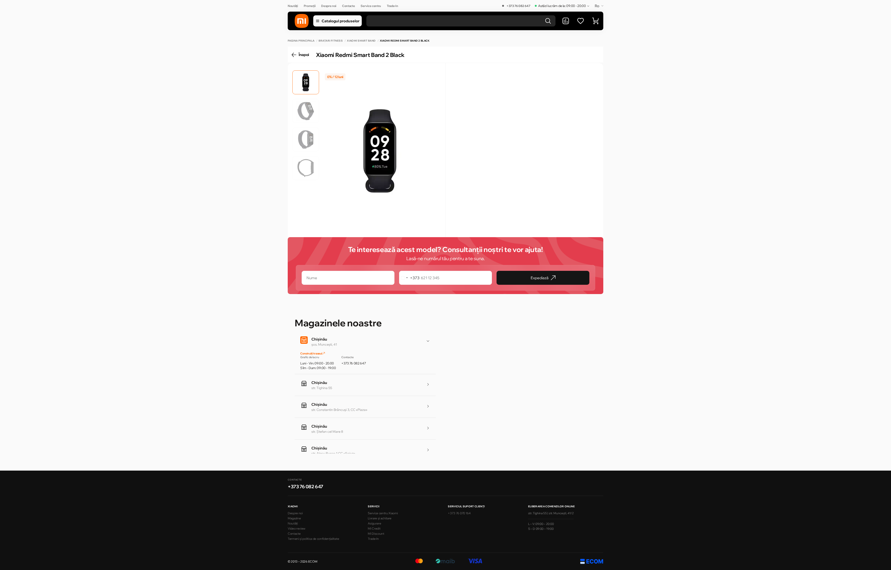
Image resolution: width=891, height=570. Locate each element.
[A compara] (565, 21)
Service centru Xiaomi (383, 513)
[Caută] (548, 21)
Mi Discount (376, 533)
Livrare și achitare (379, 518)
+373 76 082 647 (518, 6)
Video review (296, 528)
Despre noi (328, 6)
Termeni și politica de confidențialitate (313, 539)
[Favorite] (580, 21)
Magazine (294, 518)
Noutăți (293, 6)
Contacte (348, 6)
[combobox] (409, 278)
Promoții (309, 6)
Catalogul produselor (340, 21)
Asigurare (374, 523)
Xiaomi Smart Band (361, 40)
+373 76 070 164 (459, 513)
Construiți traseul (311, 353)
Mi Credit (374, 528)
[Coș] (595, 21)
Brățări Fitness (331, 40)
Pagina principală (301, 40)
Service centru (371, 6)
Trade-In (392, 6)
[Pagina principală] (302, 21)
